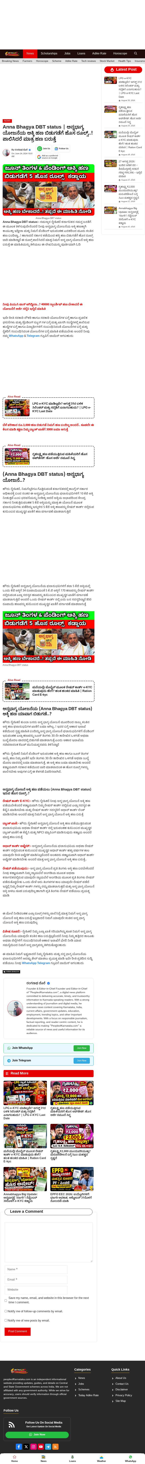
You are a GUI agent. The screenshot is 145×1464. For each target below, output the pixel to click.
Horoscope (120, 54)
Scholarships (49, 54)
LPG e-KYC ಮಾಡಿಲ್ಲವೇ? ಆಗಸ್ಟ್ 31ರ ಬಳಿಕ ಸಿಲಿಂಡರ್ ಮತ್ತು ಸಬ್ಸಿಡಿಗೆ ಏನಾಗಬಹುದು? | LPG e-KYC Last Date (25, 1114)
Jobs (67, 54)
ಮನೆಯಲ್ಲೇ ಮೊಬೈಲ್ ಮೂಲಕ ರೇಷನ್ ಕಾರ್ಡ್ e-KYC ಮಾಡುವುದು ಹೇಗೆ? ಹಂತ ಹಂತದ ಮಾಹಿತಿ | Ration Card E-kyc (25, 1157)
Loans (81, 54)
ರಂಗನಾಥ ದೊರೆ (21, 150)
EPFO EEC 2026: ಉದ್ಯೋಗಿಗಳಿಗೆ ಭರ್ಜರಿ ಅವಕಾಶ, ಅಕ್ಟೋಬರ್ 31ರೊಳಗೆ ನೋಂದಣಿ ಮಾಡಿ (71, 1198)
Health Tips (124, 61)
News (30, 54)
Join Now (81, 1048)
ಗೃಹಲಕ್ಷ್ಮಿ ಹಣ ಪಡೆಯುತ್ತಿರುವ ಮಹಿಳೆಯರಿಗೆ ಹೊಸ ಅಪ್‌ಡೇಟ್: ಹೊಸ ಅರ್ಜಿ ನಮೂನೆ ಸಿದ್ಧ (70, 1112)
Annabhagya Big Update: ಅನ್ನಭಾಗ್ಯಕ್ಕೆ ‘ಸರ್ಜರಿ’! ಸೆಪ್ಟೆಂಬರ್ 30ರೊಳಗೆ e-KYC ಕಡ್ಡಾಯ (20, 1198)
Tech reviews (88, 61)
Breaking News (10, 61)
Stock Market (107, 61)
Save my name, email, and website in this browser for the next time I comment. (48, 1300)
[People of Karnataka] (12, 53)
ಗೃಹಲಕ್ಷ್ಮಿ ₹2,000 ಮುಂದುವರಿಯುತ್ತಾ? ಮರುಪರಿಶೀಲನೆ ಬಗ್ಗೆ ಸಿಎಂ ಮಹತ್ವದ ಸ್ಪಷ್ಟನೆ (70, 1155)
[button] (136, 53)
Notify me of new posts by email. (29, 1321)
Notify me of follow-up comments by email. (35, 1312)
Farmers (27, 61)
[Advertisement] (72, 24)
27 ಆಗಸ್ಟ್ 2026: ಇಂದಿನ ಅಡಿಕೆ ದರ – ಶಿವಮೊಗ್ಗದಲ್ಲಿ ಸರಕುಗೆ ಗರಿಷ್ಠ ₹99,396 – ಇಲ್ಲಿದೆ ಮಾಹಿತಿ (130, 169)
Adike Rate (99, 54)
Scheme (56, 61)
